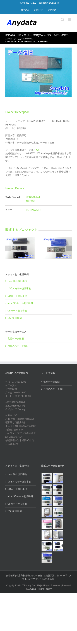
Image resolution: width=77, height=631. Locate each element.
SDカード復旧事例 (17, 296)
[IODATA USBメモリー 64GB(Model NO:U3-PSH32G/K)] (46, 478)
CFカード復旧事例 (17, 310)
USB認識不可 (33, 197)
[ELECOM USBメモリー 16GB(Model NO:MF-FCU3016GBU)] (58, 489)
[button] (8, 248)
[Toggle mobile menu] (70, 19)
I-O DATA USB (33, 210)
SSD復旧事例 (15, 318)
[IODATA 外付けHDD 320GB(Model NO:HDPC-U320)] (58, 478)
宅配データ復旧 (16, 338)
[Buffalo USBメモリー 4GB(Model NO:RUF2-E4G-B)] (46, 557)
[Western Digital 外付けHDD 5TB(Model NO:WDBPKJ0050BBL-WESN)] (58, 535)
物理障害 (30, 200)
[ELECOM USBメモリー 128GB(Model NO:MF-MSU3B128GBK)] (46, 489)
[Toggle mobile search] (62, 19)
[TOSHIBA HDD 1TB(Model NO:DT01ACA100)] (46, 512)
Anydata (32, 589)
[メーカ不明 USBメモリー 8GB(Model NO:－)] (46, 523)
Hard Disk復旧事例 (17, 281)
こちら (36, 150)
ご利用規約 (48, 579)
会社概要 (10, 575)
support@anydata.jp (49, 3)
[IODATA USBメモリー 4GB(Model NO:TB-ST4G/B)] (58, 501)
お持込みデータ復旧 (18, 346)
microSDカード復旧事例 (20, 303)
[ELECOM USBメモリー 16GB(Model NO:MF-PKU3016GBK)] (58, 546)
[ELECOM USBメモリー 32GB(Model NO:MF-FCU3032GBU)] (46, 501)
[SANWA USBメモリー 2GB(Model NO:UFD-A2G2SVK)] (58, 512)
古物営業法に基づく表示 (55, 575)
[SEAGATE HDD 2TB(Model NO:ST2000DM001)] (58, 523)
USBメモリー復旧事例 (19, 288)
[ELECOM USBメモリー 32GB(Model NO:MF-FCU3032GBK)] (46, 546)
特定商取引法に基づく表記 (29, 575)
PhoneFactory (45, 589)
